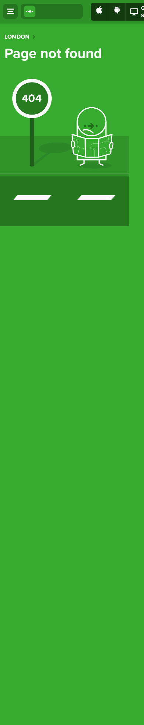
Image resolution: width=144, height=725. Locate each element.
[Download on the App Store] (99, 12)
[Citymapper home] (52, 11)
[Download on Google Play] (117, 12)
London (17, 37)
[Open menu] (10, 11)
